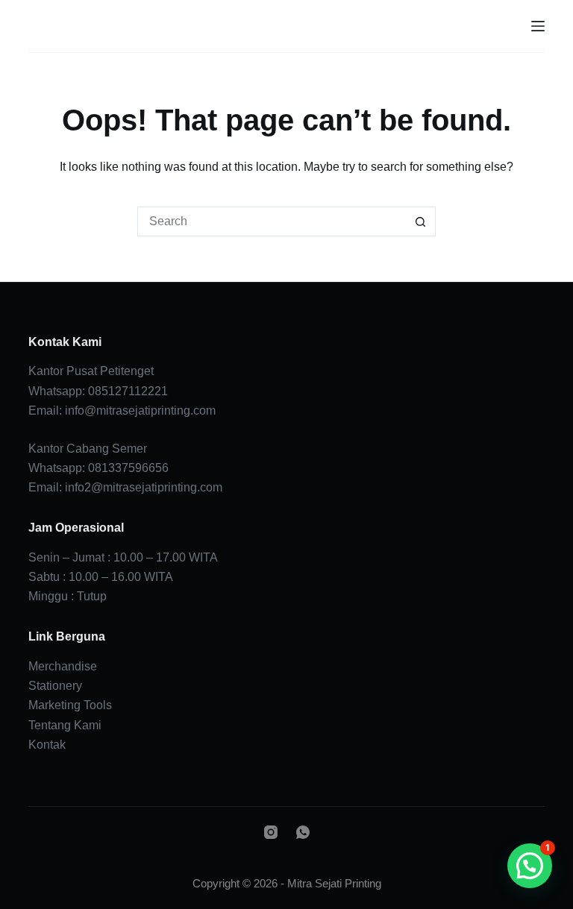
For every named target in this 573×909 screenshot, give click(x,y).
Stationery (55, 685)
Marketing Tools (70, 705)
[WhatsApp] (303, 832)
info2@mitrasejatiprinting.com (143, 487)
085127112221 (128, 391)
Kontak (47, 744)
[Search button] (421, 221)
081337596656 (128, 468)
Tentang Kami (64, 725)
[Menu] (538, 26)
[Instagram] (271, 832)
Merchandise (62, 666)
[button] (529, 865)
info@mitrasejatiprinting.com (140, 410)
